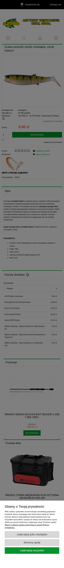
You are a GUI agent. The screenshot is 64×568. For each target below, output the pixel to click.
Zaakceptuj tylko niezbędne (32, 534)
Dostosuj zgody (32, 542)
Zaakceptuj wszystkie (32, 550)
